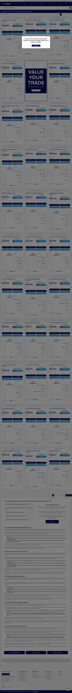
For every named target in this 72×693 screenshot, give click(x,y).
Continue (36, 45)
